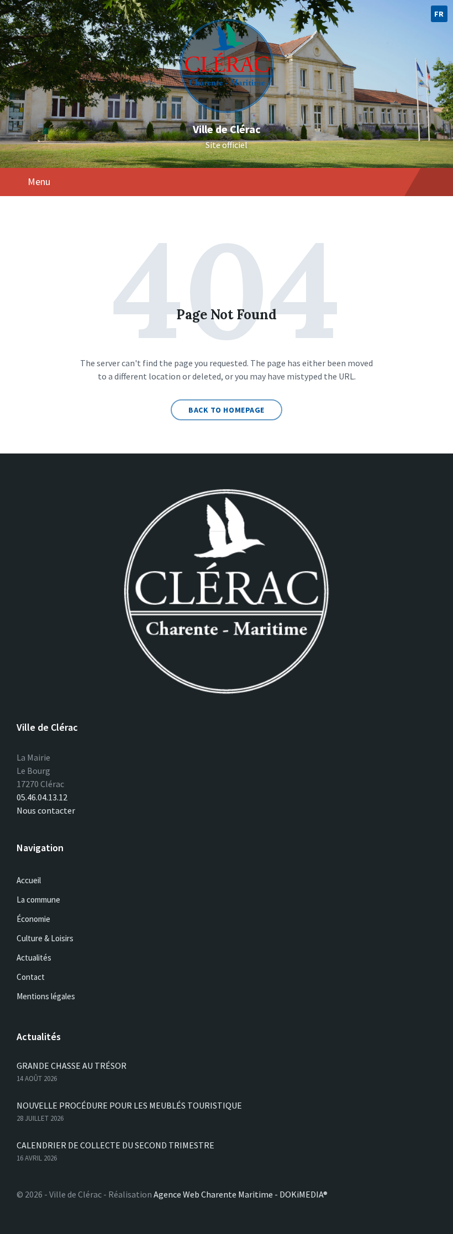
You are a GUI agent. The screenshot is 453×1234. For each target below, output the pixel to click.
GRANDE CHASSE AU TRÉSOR (72, 1065)
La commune (38, 899)
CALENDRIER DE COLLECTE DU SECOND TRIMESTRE (115, 1145)
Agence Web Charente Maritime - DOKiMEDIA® (241, 1194)
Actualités (34, 957)
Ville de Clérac (227, 129)
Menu (39, 181)
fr (439, 14)
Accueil (29, 880)
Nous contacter (46, 810)
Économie (33, 919)
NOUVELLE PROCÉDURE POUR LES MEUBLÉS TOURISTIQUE (129, 1105)
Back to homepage (226, 410)
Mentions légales (46, 996)
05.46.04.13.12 (42, 797)
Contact (31, 977)
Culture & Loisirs (45, 938)
